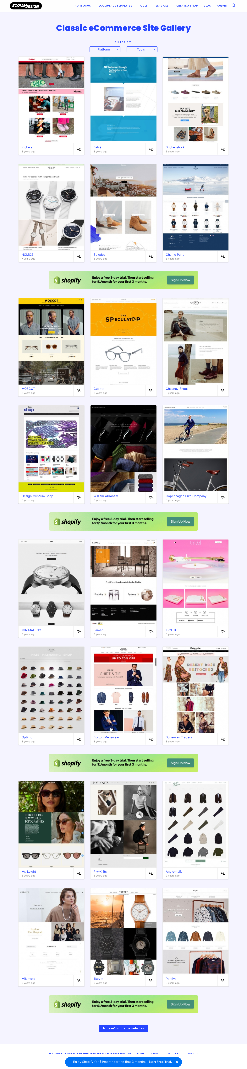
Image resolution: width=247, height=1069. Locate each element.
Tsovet (98, 979)
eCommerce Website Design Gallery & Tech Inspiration (90, 1053)
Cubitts (99, 389)
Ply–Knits (100, 871)
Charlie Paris (175, 254)
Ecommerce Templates (115, 5)
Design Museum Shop (37, 496)
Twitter (172, 1053)
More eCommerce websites (123, 1028)
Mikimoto (28, 979)
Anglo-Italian (175, 871)
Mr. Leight (29, 871)
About (155, 1053)
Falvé (97, 147)
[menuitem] (84, 6)
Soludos (99, 254)
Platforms (83, 5)
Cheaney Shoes (177, 389)
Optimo (27, 737)
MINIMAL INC (31, 630)
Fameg (98, 630)
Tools (143, 5)
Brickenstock (175, 147)
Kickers (27, 147)
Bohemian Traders (179, 737)
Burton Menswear (106, 737)
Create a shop (187, 5)
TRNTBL (172, 630)
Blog (207, 5)
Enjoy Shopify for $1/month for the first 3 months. (122, 1062)
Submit (222, 5)
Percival (171, 979)
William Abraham (106, 496)
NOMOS (27, 254)
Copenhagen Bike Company (186, 496)
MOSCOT (28, 389)
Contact (191, 1053)
